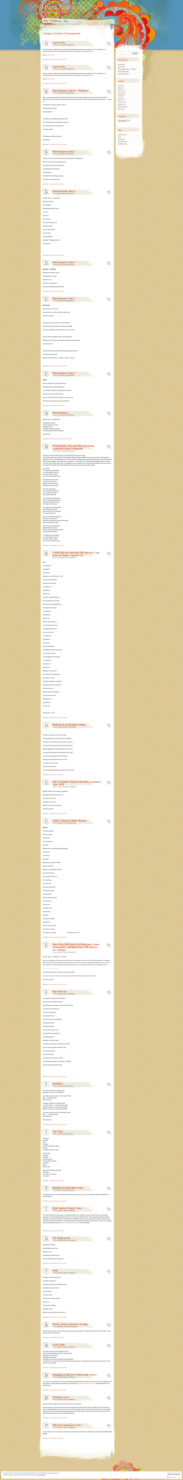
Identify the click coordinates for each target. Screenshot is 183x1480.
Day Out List (60, 991)
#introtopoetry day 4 (64, 298)
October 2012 (122, 104)
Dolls (55, 1270)
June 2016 (121, 85)
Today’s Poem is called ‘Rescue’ (70, 820)
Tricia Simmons (62, 6)
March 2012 (121, 109)
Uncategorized (52, 59)
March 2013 (121, 99)
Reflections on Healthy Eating (69, 724)
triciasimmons (70, 45)
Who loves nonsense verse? (67, 1425)
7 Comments (60, 1231)
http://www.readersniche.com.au (86, 1383)
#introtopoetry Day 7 (64, 151)
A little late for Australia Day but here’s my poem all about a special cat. (76, 554)
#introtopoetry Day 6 (64, 191)
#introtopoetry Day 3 (64, 373)
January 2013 (122, 102)
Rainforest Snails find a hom (68, 1187)
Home (46, 20)
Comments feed (122, 141)
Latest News (59, 42)
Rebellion (58, 1083)
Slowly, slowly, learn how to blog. (70, 1324)
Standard (108, 43)
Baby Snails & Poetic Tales (67, 1208)
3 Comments (60, 291)
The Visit (57, 1131)
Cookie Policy (42, 1475)
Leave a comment (62, 59)
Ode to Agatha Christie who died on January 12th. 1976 (77, 783)
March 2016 (121, 90)
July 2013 (120, 97)
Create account (122, 134)
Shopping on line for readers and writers (75, 1374)
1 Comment (60, 774)
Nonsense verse (61, 1397)
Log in (119, 137)
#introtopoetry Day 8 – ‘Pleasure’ (71, 90)
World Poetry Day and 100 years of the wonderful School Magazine (73, 447)
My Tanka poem (61, 1238)
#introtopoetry (60, 412)
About (66, 21)
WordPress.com (122, 144)
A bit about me (56, 21)
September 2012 (122, 106)
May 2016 (120, 88)
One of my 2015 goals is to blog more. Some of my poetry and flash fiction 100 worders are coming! (76, 947)
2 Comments (60, 184)
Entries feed (121, 139)
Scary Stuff (59, 1344)
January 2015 (122, 92)
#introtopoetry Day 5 (64, 262)
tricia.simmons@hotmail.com (70, 1222)
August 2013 (121, 95)
